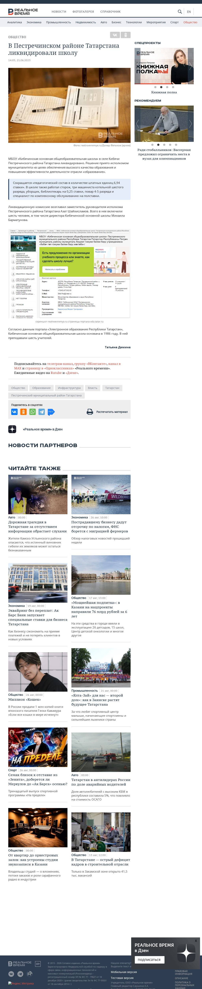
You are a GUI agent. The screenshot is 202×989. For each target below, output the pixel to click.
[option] (164, 66)
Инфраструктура (69, 388)
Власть (92, 388)
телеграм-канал (60, 364)
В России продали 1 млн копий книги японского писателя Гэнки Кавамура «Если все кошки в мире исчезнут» (35, 706)
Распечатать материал (112, 412)
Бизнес (116, 22)
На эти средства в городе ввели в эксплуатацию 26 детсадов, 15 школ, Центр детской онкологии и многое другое (99, 618)
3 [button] (167, 87)
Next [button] (191, 66)
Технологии (134, 22)
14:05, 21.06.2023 (19, 60)
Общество (190, 22)
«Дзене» (71, 373)
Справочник (110, 11)
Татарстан (112, 388)
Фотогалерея (83, 11)
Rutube (56, 373)
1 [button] (155, 87)
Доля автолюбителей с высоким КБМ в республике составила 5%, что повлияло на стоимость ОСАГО (100, 789)
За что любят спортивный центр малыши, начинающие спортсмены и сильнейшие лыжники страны (98, 707)
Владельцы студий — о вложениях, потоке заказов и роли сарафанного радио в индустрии (34, 867)
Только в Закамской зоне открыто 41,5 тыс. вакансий (100, 867)
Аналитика (14, 22)
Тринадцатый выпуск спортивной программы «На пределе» (37, 785)
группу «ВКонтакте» (90, 364)
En (189, 12)
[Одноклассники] (126, 35)
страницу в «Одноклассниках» (49, 368)
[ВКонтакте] (115, 35)
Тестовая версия (122, 978)
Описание (181, 978)
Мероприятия (156, 22)
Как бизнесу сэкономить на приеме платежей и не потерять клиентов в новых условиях (37, 624)
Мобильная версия (124, 972)
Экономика (34, 22)
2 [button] (161, 87)
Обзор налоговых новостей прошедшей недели (100, 532)
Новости (59, 11)
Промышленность (58, 22)
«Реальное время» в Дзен (43, 429)
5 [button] (176, 145)
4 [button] (173, 87)
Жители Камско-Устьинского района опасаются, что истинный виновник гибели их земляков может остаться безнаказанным (37, 536)
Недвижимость (86, 22)
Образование (41, 388)
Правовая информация (183, 972)
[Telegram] (41, 412)
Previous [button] (137, 66)
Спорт (174, 22)
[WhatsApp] (32, 412)
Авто (104, 22)
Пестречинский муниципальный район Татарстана (46, 395)
